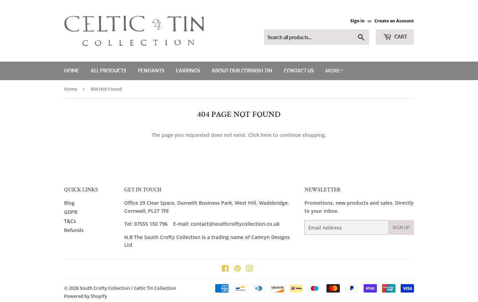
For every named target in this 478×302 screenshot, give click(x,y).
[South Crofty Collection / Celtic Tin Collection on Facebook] (225, 269)
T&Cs (70, 221)
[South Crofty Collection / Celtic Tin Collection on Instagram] (249, 269)
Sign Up (401, 227)
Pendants (151, 70)
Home (71, 70)
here (266, 135)
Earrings (188, 70)
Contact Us (299, 70)
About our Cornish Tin (242, 70)
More (332, 70)
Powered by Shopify (85, 296)
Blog (69, 202)
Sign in (357, 20)
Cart (400, 37)
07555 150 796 (151, 223)
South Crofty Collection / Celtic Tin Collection (128, 288)
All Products (108, 70)
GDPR (70, 212)
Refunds (74, 230)
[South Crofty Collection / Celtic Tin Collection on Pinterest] (237, 269)
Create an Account (394, 20)
